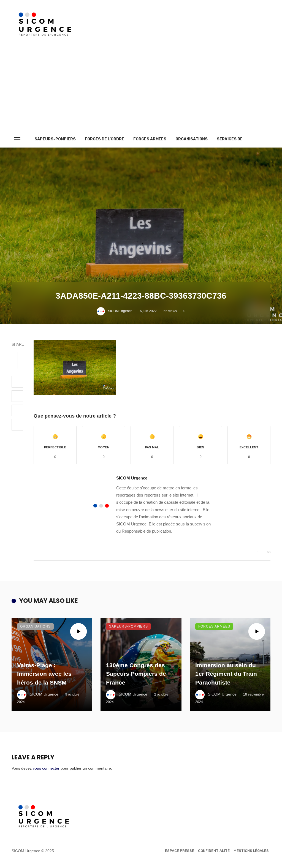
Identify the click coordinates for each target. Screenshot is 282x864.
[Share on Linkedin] (17, 424)
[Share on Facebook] (17, 382)
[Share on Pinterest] (17, 410)
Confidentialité (214, 851)
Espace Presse (179, 851)
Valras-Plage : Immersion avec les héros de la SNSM (44, 674)
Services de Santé (237, 139)
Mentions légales (251, 851)
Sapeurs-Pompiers (55, 139)
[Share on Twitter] (17, 396)
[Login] (256, 139)
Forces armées (149, 139)
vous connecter (46, 768)
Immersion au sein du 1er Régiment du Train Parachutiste (226, 674)
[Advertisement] (141, 89)
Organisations (191, 139)
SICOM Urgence (120, 311)
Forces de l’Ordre (104, 139)
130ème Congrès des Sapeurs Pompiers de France (136, 674)
